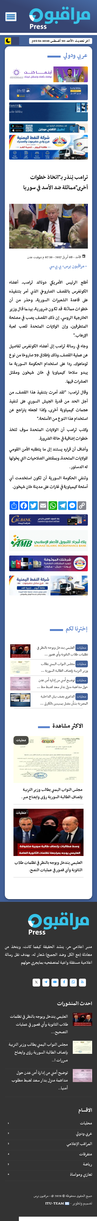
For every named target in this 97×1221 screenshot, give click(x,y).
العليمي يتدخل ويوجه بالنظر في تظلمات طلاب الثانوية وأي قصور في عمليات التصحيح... (39, 1024)
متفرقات (85, 1154)
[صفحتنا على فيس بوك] (64, 983)
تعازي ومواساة (81, 1174)
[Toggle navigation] (11, 17)
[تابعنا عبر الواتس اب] (73, 983)
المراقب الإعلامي (79, 1143)
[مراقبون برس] (58, 16)
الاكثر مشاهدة (68, 726)
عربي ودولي (84, 1133)
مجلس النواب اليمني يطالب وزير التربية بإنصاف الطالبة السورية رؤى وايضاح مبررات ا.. (38, 1052)
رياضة (87, 1164)
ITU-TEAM (54, 1203)
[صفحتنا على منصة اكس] (36, 983)
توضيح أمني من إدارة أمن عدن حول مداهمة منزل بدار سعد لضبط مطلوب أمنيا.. (40, 1080)
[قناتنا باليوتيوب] (54, 983)
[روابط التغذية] (82, 983)
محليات (86, 1123)
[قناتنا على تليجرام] (45, 983)
